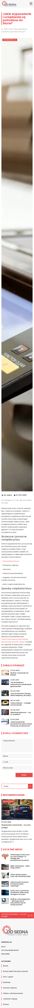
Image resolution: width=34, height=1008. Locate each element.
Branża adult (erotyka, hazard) (15, 971)
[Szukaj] (30, 786)
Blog (3, 947)
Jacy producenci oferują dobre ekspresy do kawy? (20, 695)
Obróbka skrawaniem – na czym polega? (14, 915)
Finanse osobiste (10, 988)
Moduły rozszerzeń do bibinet (19, 674)
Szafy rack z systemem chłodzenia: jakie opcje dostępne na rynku (19, 892)
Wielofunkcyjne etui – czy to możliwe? (20, 714)
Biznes (5, 966)
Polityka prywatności (10, 950)
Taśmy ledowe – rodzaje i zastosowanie (20, 704)
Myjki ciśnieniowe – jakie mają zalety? (20, 867)
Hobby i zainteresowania (13, 993)
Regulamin (5, 954)
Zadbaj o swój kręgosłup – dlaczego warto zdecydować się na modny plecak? (20, 902)
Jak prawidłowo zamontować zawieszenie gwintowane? (20, 684)
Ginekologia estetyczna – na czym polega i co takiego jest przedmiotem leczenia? (20, 857)
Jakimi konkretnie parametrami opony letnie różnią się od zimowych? (21, 724)
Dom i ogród (8, 977)
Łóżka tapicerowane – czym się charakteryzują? (20, 875)
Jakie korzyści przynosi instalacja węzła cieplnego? (19, 884)
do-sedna (8, 495)
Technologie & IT (9, 40)
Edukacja (6, 982)
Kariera (6, 1004)
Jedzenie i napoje (10, 999)
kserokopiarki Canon (11, 561)
